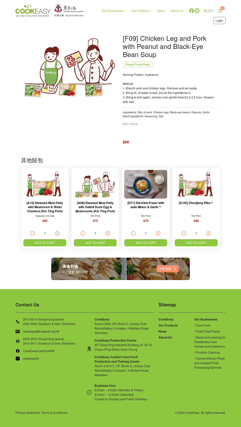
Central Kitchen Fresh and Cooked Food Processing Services (209, 363)
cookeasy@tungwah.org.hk (41, 331)
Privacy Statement (27, 412)
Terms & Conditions (54, 412)
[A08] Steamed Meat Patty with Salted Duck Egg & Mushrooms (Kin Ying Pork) (95, 207)
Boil (126, 124)
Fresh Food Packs (208, 331)
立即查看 (165, 268)
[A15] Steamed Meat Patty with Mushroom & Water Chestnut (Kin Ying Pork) (45, 207)
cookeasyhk (31, 358)
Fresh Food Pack (138, 64)
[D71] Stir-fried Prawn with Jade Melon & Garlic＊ (145, 205)
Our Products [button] (140, 10)
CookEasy (166, 319)
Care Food (203, 325)
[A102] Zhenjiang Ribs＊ (196, 203)
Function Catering (208, 352)
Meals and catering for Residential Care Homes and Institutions (209, 342)
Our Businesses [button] (112, 10)
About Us (177, 10)
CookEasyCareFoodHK (39, 351)
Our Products (168, 325)
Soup (135, 124)
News (161, 10)
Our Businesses (205, 319)
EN (211, 10)
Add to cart (45, 243)
